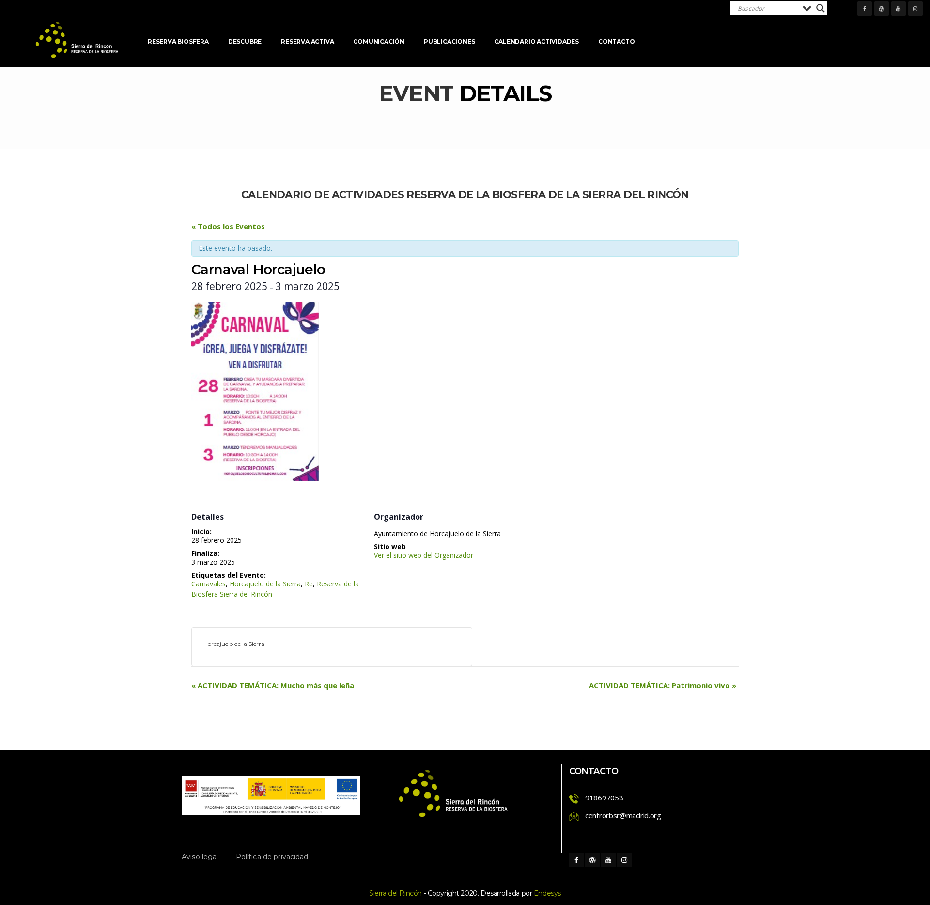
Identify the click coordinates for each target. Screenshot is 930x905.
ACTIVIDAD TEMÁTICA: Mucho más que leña (272, 685)
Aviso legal (200, 856)
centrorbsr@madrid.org (623, 815)
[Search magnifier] (820, 8)
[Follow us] (864, 8)
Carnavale (208, 583)
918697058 (604, 797)
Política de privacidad (272, 856)
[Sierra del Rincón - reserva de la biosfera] (77, 39)
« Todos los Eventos (228, 226)
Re (309, 583)
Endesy (547, 893)
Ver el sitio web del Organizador (423, 555)
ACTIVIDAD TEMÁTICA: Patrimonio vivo (662, 685)
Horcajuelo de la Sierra (265, 583)
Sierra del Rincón (395, 893)
